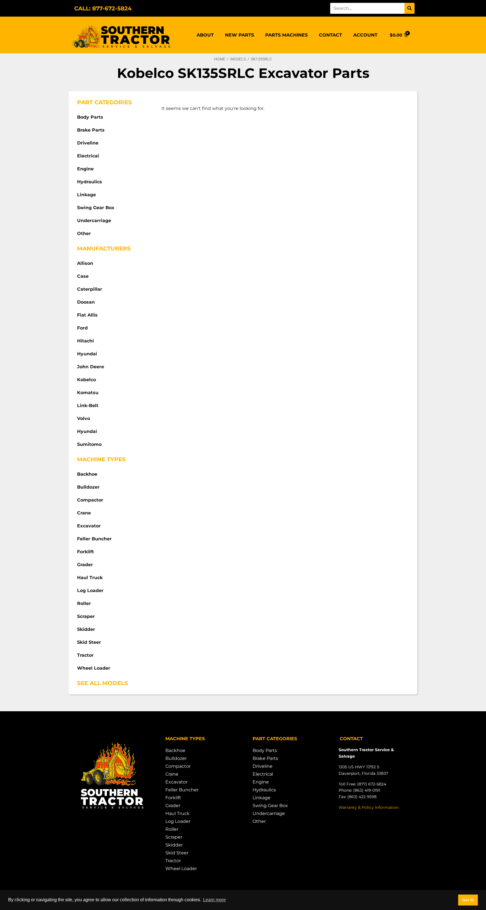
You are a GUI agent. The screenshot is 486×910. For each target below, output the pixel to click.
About (205, 35)
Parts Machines (286, 35)
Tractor (85, 655)
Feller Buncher (94, 538)
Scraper (86, 616)
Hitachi (85, 341)
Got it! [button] (468, 900)
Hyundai (87, 353)
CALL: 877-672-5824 (103, 8)
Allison (85, 263)
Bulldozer (88, 487)
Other (84, 233)
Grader (85, 564)
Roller (84, 603)
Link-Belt (87, 405)
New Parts (239, 35)
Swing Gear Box (95, 207)
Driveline (87, 143)
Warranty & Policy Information (369, 807)
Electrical (88, 156)
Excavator (89, 526)
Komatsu (87, 392)
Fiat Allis (87, 315)
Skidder (86, 629)
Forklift (85, 551)
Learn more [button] (214, 899)
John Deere (90, 366)
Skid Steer (89, 642)
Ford (82, 328)
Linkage (86, 194)
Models (238, 59)
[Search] (409, 8)
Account (365, 35)
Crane (84, 513)
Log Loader (90, 590)
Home (219, 59)
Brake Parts (91, 130)
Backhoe (87, 474)
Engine (85, 168)
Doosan (86, 302)
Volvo (83, 418)
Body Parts (90, 117)
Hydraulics (89, 181)
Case (83, 276)
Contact (330, 35)
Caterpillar (89, 289)
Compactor (90, 500)
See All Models (102, 683)
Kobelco (86, 379)
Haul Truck (90, 577)
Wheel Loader (93, 668)
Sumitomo (89, 444)
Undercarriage (94, 220)
